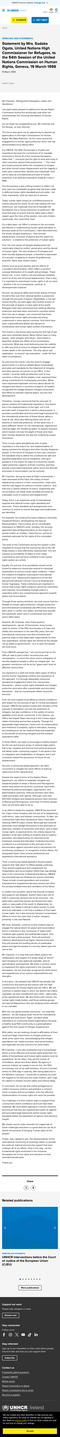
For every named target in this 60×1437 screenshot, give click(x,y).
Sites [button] (56, 12)
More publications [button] (30, 1287)
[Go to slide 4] (29, 1280)
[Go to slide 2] (23, 1280)
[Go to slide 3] (26, 1280)
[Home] (16, 11)
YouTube (23, 1335)
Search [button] (45, 12)
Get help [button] (41, 20)
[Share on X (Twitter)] (26, 1187)
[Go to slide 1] (21, 1280)
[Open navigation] (3, 10)
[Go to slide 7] (37, 1280)
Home (4, 27)
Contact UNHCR (10, 1376)
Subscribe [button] (10, 1357)
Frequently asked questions (15, 1372)
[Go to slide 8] (40, 1280)
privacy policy (21, 1421)
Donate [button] (51, 12)
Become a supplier (11, 1394)
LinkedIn (36, 1335)
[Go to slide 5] (32, 1280)
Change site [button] (39, 2)
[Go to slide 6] (34, 1280)
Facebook (4, 1335)
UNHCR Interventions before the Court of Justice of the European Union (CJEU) (29, 1261)
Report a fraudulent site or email (17, 1390)
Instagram (10, 1335)
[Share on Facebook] (33, 1187)
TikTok (29, 1335)
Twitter (17, 1335)
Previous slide (5, 1228)
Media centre (8, 1381)
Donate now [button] (11, 1315)
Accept (30, 1431)
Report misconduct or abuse (15, 1385)
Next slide (55, 1228)
